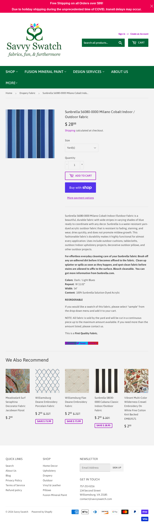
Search (10, 465)
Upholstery (49, 470)
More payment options (80, 197)
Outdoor (48, 480)
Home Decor (50, 465)
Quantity (70, 157)
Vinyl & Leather (52, 485)
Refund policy (14, 490)
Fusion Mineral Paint (44, 72)
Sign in (122, 34)
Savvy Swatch (21, 511)
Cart (141, 42)
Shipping (70, 130)
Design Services (87, 72)
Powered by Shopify (42, 511)
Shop (11, 72)
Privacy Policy (14, 480)
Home (9, 93)
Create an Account (139, 34)
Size (67, 140)
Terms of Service (15, 485)
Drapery (47, 475)
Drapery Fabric (27, 93)
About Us (119, 72)
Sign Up (117, 467)
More (10, 83)
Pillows (47, 490)
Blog (8, 475)
